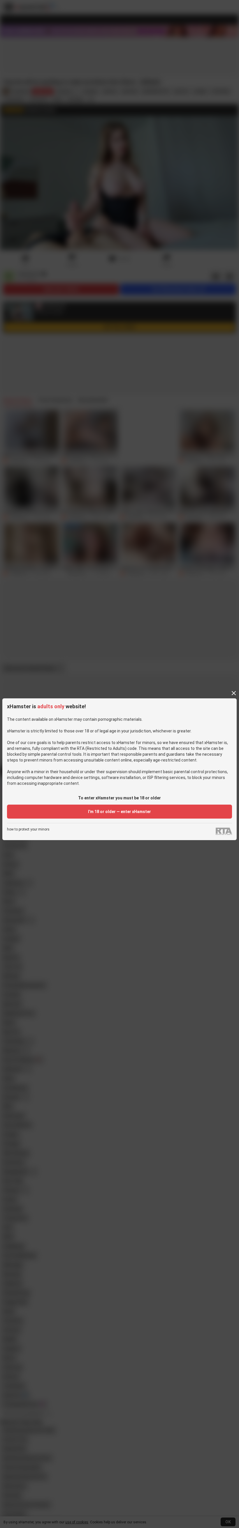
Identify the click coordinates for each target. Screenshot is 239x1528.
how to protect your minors (28, 829)
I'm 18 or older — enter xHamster (119, 811)
